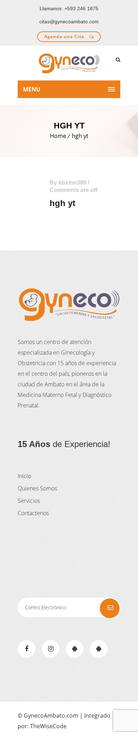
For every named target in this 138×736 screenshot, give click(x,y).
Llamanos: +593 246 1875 (69, 8)
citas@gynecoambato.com (69, 21)
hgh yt (80, 136)
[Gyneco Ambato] (69, 63)
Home (58, 136)
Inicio (24, 476)
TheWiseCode (48, 726)
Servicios (29, 501)
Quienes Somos (37, 488)
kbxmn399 (72, 183)
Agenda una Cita (65, 37)
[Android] (75, 649)
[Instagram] (50, 649)
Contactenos (33, 513)
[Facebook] (26, 649)
